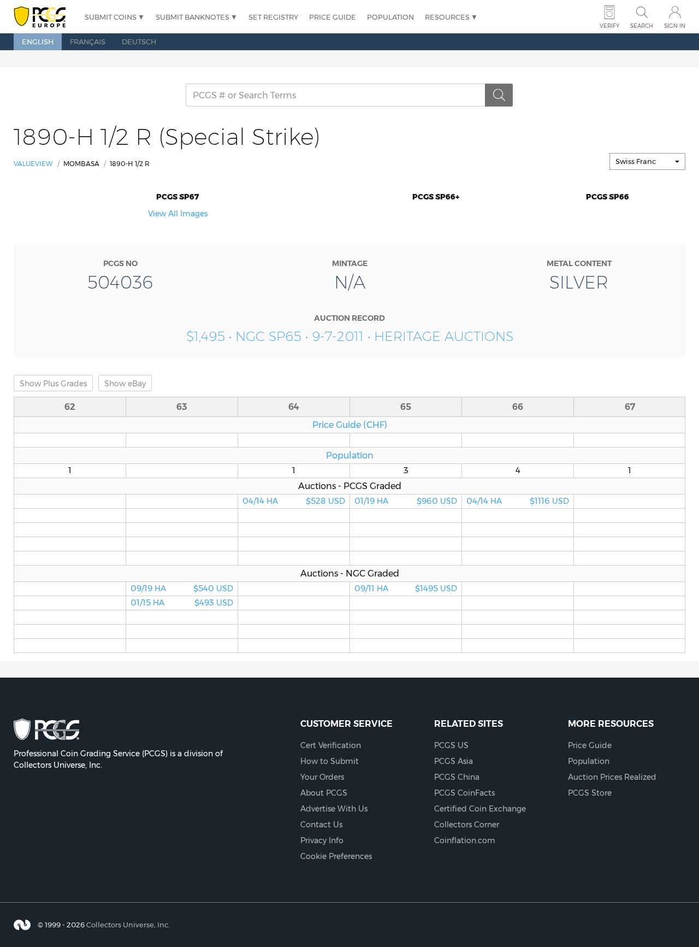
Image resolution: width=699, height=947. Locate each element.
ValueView (33, 164)
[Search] (499, 95)
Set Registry (273, 17)
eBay (125, 384)
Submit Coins (111, 17)
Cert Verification (330, 745)
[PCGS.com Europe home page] (44, 17)
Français (87, 41)
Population (390, 17)
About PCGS (323, 793)
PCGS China (456, 777)
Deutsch (139, 41)
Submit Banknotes (192, 17)
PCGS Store (590, 793)
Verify (609, 26)
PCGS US (451, 745)
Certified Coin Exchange (480, 809)
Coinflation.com (464, 840)
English (38, 41)
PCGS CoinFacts (464, 793)
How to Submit (329, 761)
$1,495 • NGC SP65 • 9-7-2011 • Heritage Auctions (349, 336)
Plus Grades (53, 384)
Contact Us (321, 825)
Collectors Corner (466, 825)
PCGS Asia (453, 761)
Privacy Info (321, 840)
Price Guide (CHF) (349, 424)
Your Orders (322, 777)
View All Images (178, 214)
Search (641, 26)
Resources (447, 17)
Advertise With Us (334, 809)
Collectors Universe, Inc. (128, 924)
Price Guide (332, 17)
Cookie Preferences (336, 856)
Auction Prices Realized (612, 777)
